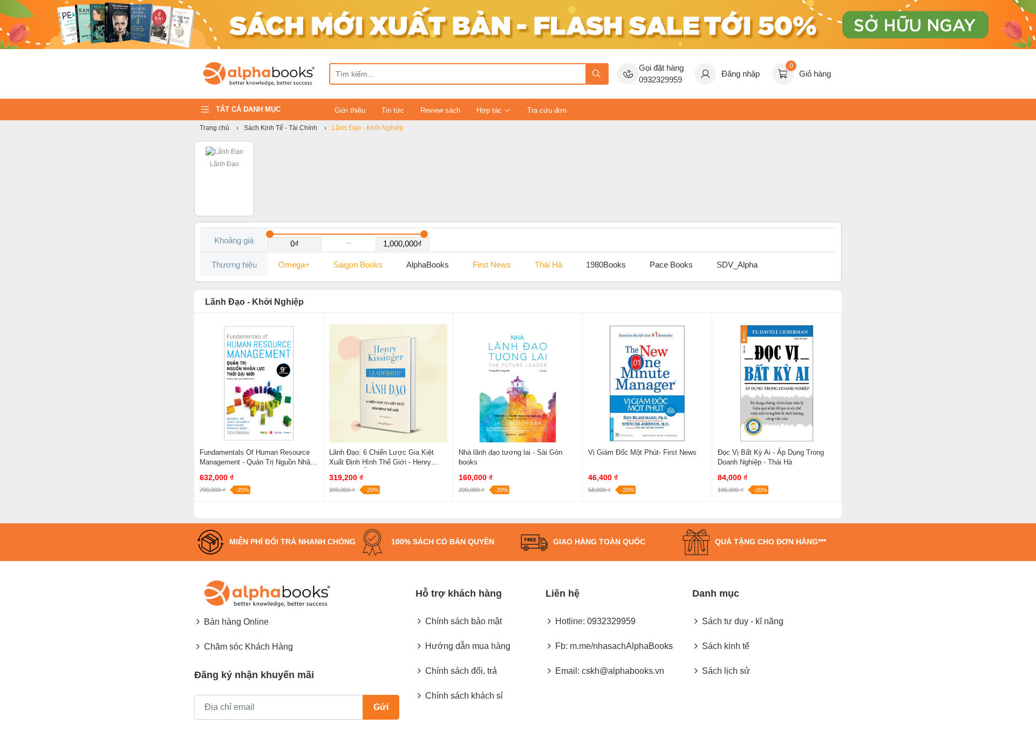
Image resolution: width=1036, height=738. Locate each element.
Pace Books (671, 264)
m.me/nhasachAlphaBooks (621, 646)
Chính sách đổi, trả (461, 670)
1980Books (606, 264)
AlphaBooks (427, 264)
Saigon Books (358, 264)
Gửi (380, 707)
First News (492, 264)
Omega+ (294, 264)
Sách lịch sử (726, 670)
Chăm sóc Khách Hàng (248, 646)
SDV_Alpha (737, 264)
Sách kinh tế (725, 646)
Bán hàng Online (236, 621)
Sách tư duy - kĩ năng (742, 621)
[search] (596, 74)
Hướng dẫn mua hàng (467, 646)
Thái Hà (548, 264)
